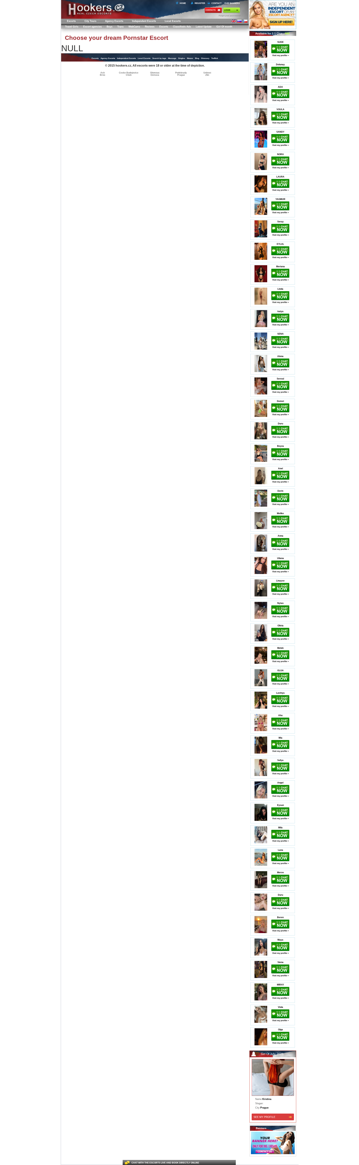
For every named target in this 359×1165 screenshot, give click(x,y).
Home (183, 3)
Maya (280, 940)
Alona (280, 356)
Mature (190, 58)
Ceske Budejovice (128, 73)
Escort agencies (92, 26)
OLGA (280, 670)
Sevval (280, 378)
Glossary (205, 58)
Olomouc (155, 73)
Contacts (210, 10)
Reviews (149, 26)
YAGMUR (280, 199)
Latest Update (203, 26)
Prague (181, 75)
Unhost (207, 73)
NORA (280, 154)
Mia (280, 738)
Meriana (280, 266)
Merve (280, 872)
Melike (280, 513)
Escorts (163, 26)
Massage (172, 58)
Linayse (280, 580)
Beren (280, 917)
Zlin (207, 75)
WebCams (134, 26)
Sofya (280, 760)
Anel (280, 468)
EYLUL (280, 244)
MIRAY (280, 984)
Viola (280, 1007)
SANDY (280, 132)
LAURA (280, 176)
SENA (280, 334)
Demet (280, 401)
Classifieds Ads (182, 26)
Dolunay (280, 64)
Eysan (280, 805)
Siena (280, 962)
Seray (280, 221)
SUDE (280, 42)
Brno (102, 75)
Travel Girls (71, 26)
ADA (280, 87)
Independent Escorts (144, 21)
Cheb (128, 75)
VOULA (280, 109)
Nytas (280, 603)
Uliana (280, 558)
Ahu (280, 715)
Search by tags (159, 58)
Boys (109, 26)
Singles (181, 58)
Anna (280, 536)
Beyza (280, 446)
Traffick (214, 58)
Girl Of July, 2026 (272, 1054)
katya (280, 311)
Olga (280, 1029)
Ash (102, 73)
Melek (280, 648)
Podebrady (181, 73)
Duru (280, 423)
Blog (197, 58)
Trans (120, 26)
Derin (280, 491)
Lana (280, 850)
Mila (280, 827)
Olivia (280, 625)
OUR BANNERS (232, 3)
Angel (280, 782)
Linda (280, 289)
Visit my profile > (280, 55)
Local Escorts (173, 21)
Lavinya (280, 693)
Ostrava (155, 75)
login (227, 10)
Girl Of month (224, 26)
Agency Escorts (108, 58)
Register (199, 3)
